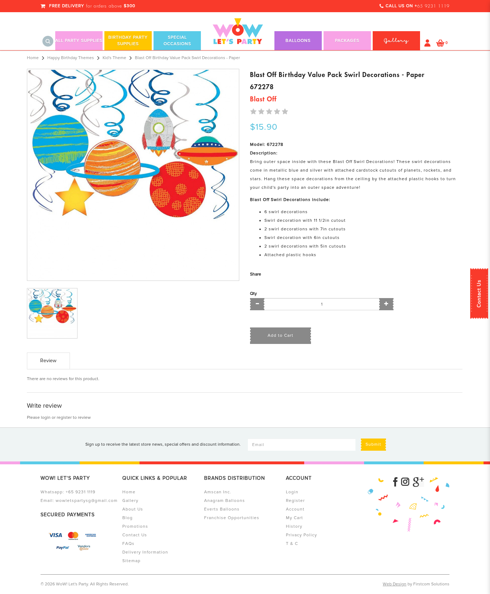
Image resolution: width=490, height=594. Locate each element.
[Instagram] (405, 482)
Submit (373, 444)
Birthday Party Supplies (128, 41)
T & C (292, 543)
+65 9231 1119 (80, 492)
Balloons (298, 40)
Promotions (135, 526)
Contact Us (479, 293)
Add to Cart (280, 335)
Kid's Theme (114, 58)
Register (295, 500)
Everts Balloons (222, 509)
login (46, 417)
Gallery (130, 500)
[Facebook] (395, 482)
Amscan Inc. (217, 492)
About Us (132, 509)
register (64, 417)
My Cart (294, 518)
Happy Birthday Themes (70, 58)
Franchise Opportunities (231, 518)
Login (292, 492)
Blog (127, 518)
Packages (347, 40)
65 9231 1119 (433, 6)
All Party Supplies (79, 40)
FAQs (128, 543)
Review (48, 361)
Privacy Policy (301, 535)
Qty (253, 293)
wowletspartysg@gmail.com (87, 500)
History (294, 526)
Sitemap (131, 561)
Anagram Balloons (224, 500)
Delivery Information (145, 552)
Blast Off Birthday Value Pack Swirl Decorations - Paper (187, 58)
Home (33, 58)
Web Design (394, 584)
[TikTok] (418, 482)
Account (295, 509)
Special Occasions (177, 41)
